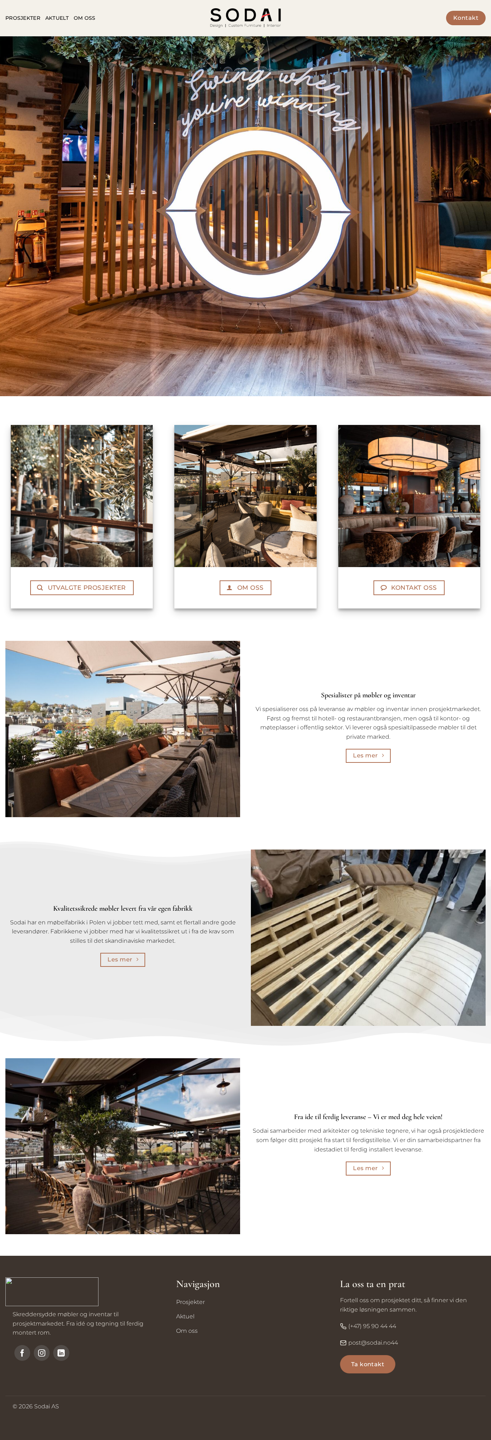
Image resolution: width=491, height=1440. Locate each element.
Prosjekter (22, 18)
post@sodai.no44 (373, 1342)
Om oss (85, 18)
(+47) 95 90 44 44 (372, 1326)
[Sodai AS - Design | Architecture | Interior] (245, 18)
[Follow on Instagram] (42, 1353)
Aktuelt (57, 18)
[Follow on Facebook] (22, 1353)
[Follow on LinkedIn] (61, 1353)
